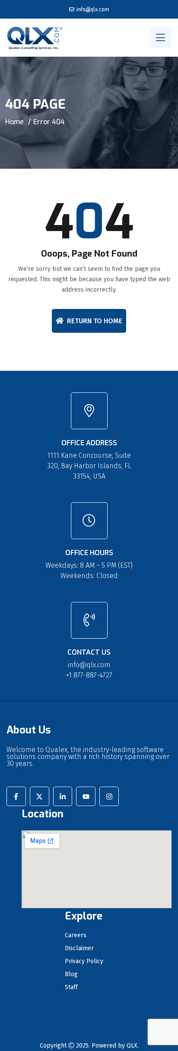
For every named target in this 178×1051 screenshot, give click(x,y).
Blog (71, 974)
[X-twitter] (39, 796)
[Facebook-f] (16, 796)
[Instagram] (109, 796)
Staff (71, 987)
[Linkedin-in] (63, 796)
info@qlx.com (92, 9)
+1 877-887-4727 (89, 675)
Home (14, 121)
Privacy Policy (84, 961)
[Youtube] (85, 796)
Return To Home (94, 321)
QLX (132, 1045)
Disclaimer (79, 948)
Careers (75, 935)
